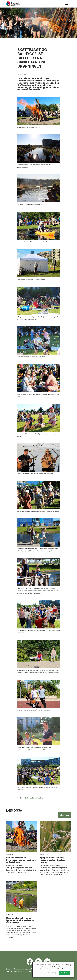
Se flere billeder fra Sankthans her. (30, 798)
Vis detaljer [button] (51, 973)
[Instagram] (38, 961)
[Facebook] (30, 961)
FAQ (7, 971)
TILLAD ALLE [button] (64, 973)
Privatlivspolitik (31, 971)
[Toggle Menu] (66, 4)
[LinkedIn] (47, 961)
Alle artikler (64, 815)
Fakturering (18, 971)
